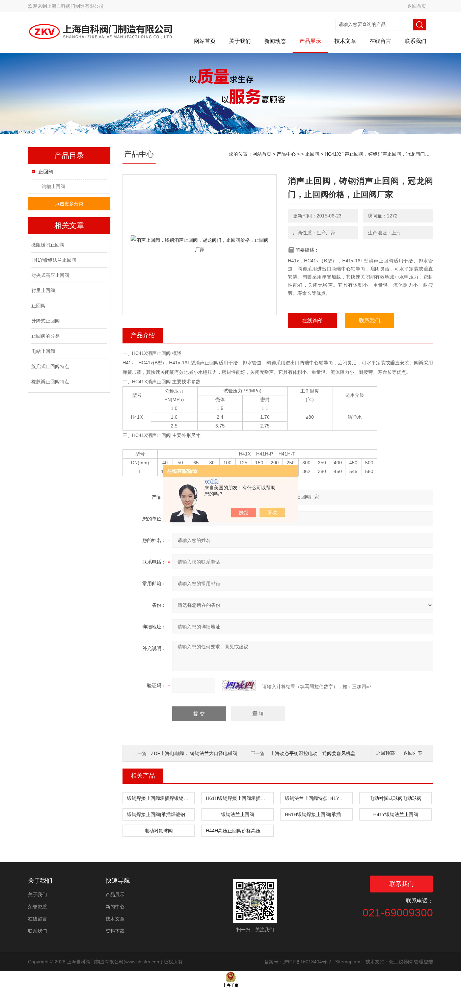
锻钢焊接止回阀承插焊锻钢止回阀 (160, 798)
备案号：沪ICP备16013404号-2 (297, 961)
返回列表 (412, 753)
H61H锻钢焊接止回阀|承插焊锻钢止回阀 (318, 814)
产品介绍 (143, 335)
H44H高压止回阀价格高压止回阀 (239, 830)
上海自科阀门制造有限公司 (75, 6)
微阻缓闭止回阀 (47, 245)
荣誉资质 (37, 906)
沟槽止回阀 (53, 186)
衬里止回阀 (43, 290)
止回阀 (45, 172)
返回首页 (416, 6)
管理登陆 (423, 961)
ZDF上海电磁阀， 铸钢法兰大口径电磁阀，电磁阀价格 (208, 753)
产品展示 (310, 41)
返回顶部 (385, 753)
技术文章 (345, 41)
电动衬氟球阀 (158, 830)
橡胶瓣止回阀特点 (50, 381)
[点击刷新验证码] (238, 685)
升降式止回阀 (45, 320)
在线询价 (312, 320)
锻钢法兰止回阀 (237, 814)
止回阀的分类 (45, 336)
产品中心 (286, 154)
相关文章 (69, 225)
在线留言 (380, 41)
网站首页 (205, 41)
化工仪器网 (401, 961)
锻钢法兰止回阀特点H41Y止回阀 (318, 798)
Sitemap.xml (348, 961)
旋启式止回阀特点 (50, 366)
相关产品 (143, 775)
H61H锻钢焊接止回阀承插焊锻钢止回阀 (239, 798)
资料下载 (115, 931)
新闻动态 (275, 41)
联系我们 (415, 41)
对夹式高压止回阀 (50, 275)
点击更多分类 (69, 203)
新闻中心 (115, 906)
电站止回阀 (43, 351)
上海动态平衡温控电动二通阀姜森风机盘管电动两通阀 (327, 753)
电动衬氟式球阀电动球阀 (396, 798)
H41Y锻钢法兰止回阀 (53, 260)
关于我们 (240, 41)
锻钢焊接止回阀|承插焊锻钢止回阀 (160, 814)
